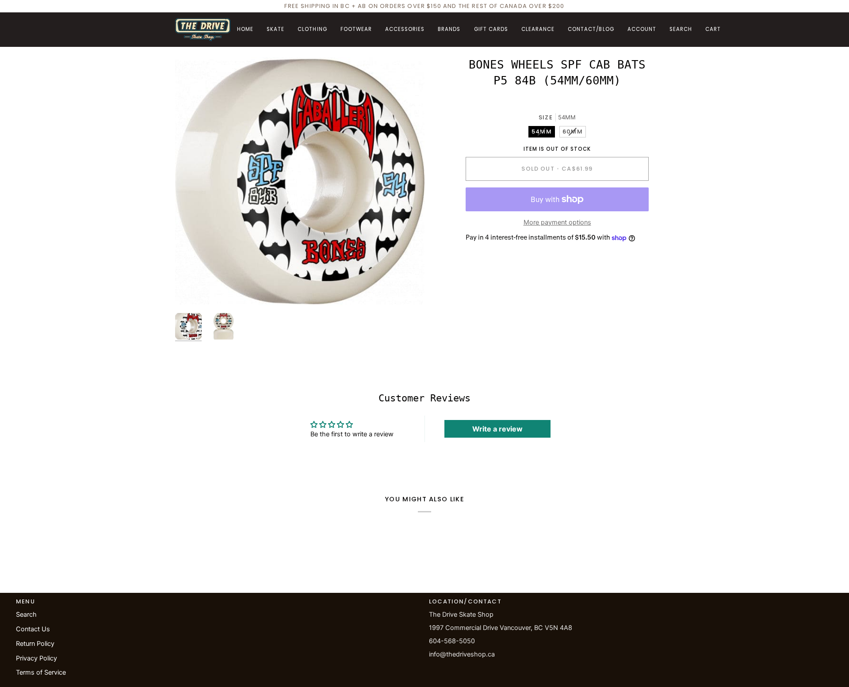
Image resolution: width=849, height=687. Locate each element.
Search (26, 614)
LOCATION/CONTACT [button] (465, 601)
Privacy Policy (36, 658)
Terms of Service (41, 672)
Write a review (497, 428)
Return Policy (35, 644)
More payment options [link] (557, 222)
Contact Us (33, 629)
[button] (275, 29)
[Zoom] (299, 181)
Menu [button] (25, 601)
